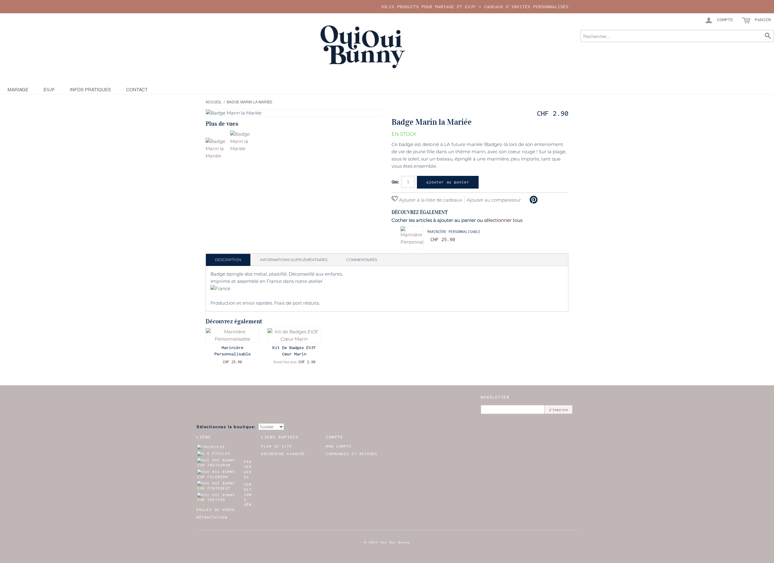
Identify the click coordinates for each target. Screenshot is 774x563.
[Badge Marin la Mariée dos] (241, 142)
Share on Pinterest (534, 200)
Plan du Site (276, 446)
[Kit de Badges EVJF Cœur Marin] (294, 335)
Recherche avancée (283, 454)
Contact (137, 89)
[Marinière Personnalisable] (412, 237)
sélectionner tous (503, 220)
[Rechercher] (768, 36)
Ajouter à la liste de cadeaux (430, 200)
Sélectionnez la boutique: (226, 426)
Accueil (214, 101)
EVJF (49, 89)
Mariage (18, 89)
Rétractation (212, 517)
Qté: (395, 182)
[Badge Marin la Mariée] (217, 149)
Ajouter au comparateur (494, 200)
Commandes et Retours (351, 454)
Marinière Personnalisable (454, 232)
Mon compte (339, 446)
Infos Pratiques (90, 89)
